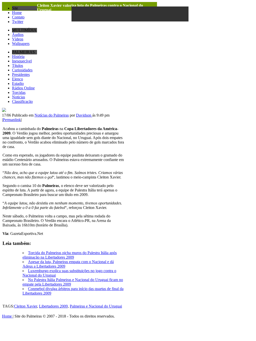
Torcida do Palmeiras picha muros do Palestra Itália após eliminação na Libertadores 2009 (69, 255)
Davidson (84, 115)
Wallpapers (21, 43)
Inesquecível (22, 61)
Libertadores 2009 (53, 306)
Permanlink (12, 120)
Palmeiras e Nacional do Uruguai (96, 306)
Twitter (17, 21)
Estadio (18, 83)
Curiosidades (22, 70)
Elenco (17, 79)
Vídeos (17, 39)
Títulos (17, 65)
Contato (18, 17)
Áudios (18, 34)
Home (17, 12)
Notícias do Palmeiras (51, 115)
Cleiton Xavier (25, 306)
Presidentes (21, 74)
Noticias (18, 97)
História (18, 56)
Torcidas (19, 92)
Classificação (22, 101)
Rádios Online (23, 88)
